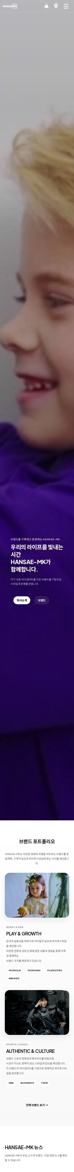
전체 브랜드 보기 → (37, 1105)
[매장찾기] (56, 6)
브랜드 (42, 600)
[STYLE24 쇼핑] (46, 6)
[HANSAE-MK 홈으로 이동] (10, 6)
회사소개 (22, 600)
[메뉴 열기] (66, 6)
